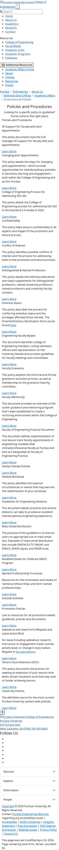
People (7, 799)
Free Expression (27, 826)
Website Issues (28, 830)
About (9, 73)
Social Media (13, 46)
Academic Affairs (45, 95)
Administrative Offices (17, 95)
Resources (11, 81)
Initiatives (11, 58)
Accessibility (9, 822)
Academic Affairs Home (19, 69)
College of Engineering (19, 42)
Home (9, 16)
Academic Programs (17, 54)
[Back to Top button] (2, 712)
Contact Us (11, 833)
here (13, 325)
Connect (10, 31)
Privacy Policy (48, 830)
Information (11, 790)
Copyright (8, 806)
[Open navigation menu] (18, 6)
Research (11, 28)
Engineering (20, 91)
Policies (10, 77)
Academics (12, 24)
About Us (11, 20)
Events (9, 85)
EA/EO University (30, 822)
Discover (8, 771)
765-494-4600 (39, 728)
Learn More (9, 151)
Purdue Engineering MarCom (30, 814)
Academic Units (14, 50)
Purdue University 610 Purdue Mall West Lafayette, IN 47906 (15, 724)
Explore (8, 781)
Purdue (4, 91)
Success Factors (25, 652)
